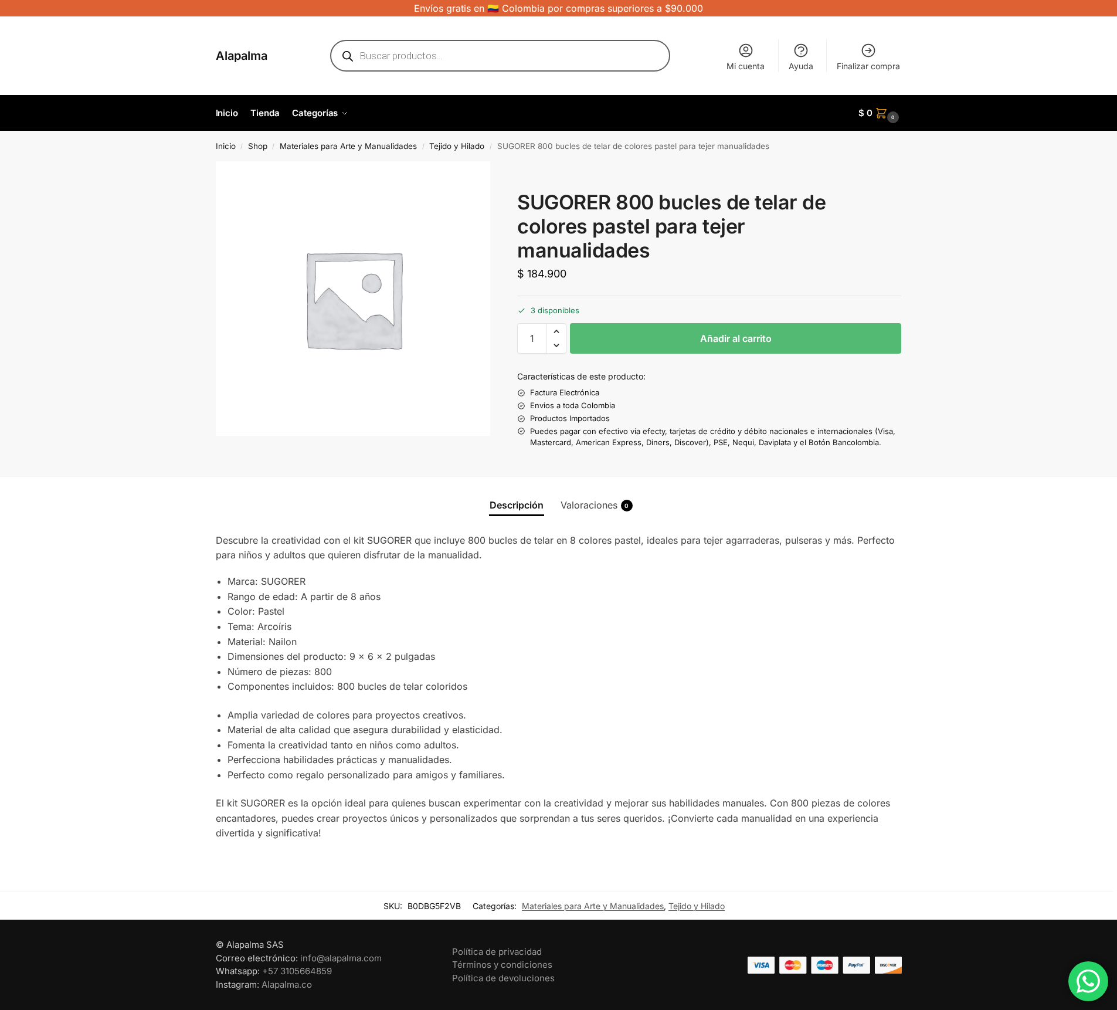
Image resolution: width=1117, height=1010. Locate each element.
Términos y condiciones (502, 964)
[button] (880, 113)
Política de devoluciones (503, 978)
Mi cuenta (745, 66)
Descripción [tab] (517, 505)
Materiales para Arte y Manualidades (348, 146)
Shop (257, 146)
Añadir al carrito (736, 338)
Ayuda (801, 66)
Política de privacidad (497, 951)
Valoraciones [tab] (595, 505)
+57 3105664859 (297, 971)
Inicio (226, 146)
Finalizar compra (868, 66)
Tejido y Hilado (456, 146)
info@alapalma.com (341, 958)
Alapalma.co (287, 984)
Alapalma (241, 56)
